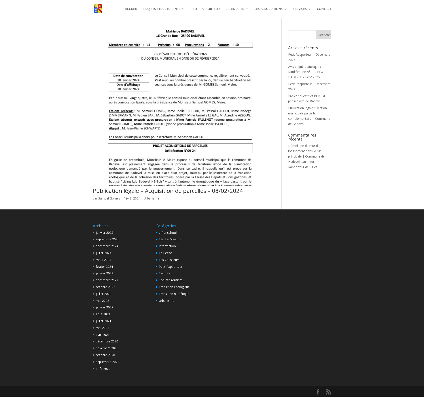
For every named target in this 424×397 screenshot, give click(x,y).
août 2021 (103, 314)
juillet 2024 (103, 253)
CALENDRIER (234, 9)
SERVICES (300, 9)
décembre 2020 (107, 341)
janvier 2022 (104, 307)
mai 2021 (102, 328)
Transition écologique (174, 287)
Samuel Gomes (109, 198)
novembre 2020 (107, 348)
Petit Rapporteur (170, 266)
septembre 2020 (107, 362)
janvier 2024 (104, 273)
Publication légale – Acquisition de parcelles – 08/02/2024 (168, 191)
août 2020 (103, 369)
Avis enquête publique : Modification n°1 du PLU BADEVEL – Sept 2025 (305, 72)
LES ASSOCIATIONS (268, 9)
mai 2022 (102, 300)
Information (167, 246)
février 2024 (104, 266)
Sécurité (164, 273)
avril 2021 (103, 334)
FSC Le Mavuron (170, 239)
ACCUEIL (131, 9)
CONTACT (324, 9)
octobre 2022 (105, 287)
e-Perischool (168, 232)
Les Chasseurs (169, 260)
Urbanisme (151, 198)
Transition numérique (174, 294)
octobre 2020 (105, 355)
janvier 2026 (104, 232)
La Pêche (165, 253)
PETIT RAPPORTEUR (205, 9)
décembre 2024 (107, 246)
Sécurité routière (170, 280)
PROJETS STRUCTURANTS (161, 9)
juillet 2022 (103, 294)
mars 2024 (103, 260)
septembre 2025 (107, 239)
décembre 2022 (107, 280)
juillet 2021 (103, 321)
